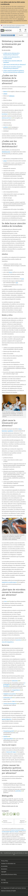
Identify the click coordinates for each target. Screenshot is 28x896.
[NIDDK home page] (6, 30)
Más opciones (18, 814)
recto (22, 278)
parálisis (5, 127)
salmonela (15, 680)
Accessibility (4, 866)
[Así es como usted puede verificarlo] (14, 26)
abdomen (11, 96)
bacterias (4, 431)
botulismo (5, 114)
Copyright (3, 871)
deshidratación (6, 151)
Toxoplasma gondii (8, 731)
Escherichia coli (7, 697)
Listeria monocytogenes (9, 703)
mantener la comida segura (9, 582)
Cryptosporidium (8, 738)
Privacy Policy (4, 861)
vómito (5, 93)
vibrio (13, 701)
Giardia (5, 736)
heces (10, 272)
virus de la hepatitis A (8, 642)
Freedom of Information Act (8, 863)
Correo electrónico (14, 814)
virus (20, 429)
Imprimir (4, 814)
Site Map (3, 880)
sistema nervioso (6, 118)
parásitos (10, 431)
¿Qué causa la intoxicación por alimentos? (14, 64)
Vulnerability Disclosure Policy (9, 874)
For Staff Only (4, 882)
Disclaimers (4, 869)
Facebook (7, 814)
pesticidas (18, 791)
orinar (5, 161)
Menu (25, 31)
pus (17, 282)
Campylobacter (16, 690)
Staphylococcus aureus (9, 694)
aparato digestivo (6, 719)
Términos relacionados (7, 35)
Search (20, 31)
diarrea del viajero (11, 752)
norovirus (18, 640)
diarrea (5, 91)
